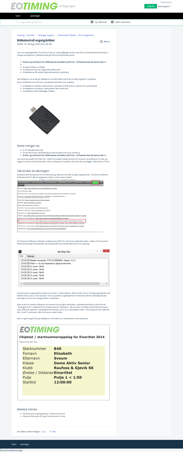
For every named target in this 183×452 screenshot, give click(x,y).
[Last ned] (86, 194)
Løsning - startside (26, 35)
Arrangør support (46, 35)
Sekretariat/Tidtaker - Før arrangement (76, 35)
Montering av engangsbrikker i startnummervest (44, 413)
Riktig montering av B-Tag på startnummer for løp (44, 416)
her (104, 62)
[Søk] (17, 22)
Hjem (17, 15)
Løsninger (35, 15)
